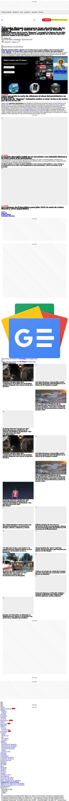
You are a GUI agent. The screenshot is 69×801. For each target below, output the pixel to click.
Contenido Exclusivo (7, 757)
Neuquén (16, 12)
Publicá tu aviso (5, 775)
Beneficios (3, 788)
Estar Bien (5, 731)
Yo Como (4, 740)
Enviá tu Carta (6, 752)
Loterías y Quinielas (6, 778)
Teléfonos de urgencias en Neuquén (12, 785)
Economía (3, 716)
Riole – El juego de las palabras (10, 780)
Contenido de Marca (7, 759)
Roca (21, 12)
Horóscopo (5, 736)
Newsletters (6, 721)
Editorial (4, 743)
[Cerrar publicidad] (1, 703)
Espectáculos (5, 730)
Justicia (3, 713)
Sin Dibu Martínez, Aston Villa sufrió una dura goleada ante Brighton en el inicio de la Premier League (50, 383)
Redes (3, 26)
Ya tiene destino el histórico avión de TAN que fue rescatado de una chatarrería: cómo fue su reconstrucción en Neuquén (18, 573)
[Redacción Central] (2, 37)
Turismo (3, 717)
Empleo (2, 773)
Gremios (4, 712)
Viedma (41, 12)
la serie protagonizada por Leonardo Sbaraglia (33, 109)
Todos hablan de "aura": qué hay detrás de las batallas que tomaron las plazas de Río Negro (50, 549)
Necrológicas (4, 776)
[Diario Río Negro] (34, 20)
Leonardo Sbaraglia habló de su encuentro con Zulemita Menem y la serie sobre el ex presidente (34, 157)
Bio (2, 737)
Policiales (3, 753)
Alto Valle (3, 765)
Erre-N (3, 728)
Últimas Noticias (7, 709)
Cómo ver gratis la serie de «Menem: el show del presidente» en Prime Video (33, 97)
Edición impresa (5, 760)
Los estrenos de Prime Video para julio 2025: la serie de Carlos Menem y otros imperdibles (32, 208)
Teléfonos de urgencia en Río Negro (12, 783)
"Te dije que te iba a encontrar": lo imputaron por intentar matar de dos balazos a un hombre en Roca (17, 549)
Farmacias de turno (6, 779)
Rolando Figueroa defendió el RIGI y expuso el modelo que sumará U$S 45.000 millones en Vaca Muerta (49, 594)
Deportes (3, 725)
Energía (3, 714)
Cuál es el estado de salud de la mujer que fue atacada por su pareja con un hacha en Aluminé (50, 572)
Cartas (3, 750)
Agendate (5, 724)
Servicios (3, 719)
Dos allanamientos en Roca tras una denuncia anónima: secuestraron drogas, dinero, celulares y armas (17, 526)
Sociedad (3, 733)
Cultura (2, 727)
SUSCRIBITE (59, 20)
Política (2, 710)
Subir (4, 792)
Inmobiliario (4, 756)
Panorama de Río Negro (9, 746)
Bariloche (27, 12)
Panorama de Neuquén (9, 744)
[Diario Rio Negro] (2, 794)
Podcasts (3, 754)
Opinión (3, 741)
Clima (3, 734)
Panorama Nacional (7, 749)
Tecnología (5, 739)
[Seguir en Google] (2, 48)
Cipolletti (34, 12)
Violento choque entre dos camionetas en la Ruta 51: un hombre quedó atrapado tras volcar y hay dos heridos (18, 384)
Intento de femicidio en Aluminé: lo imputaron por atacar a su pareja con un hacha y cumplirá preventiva (17, 616)
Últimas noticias (6, 12)
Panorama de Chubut (8, 747)
